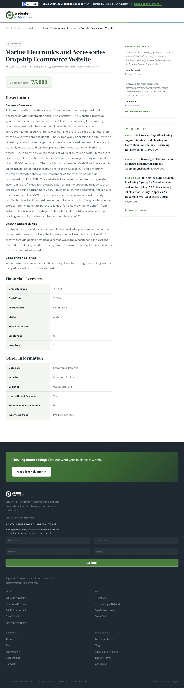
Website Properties (15, 28)
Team (9, 645)
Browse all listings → (135, 210)
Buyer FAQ (101, 616)
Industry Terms (103, 657)
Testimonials (13, 651)
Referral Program (16, 622)
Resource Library (104, 639)
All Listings (101, 597)
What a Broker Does (106, 651)
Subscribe (92, 562)
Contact (10, 664)
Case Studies (13, 657)
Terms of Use (81, 681)
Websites (33, 28)
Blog (97, 645)
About (9, 639)
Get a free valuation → (31, 471)
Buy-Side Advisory (105, 610)
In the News (101, 664)
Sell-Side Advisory (16, 597)
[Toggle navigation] (174, 15)
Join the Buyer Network (108, 604)
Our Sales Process (16, 604)
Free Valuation (14, 616)
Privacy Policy (65, 681)
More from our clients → (138, 111)
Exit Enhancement (16, 610)
